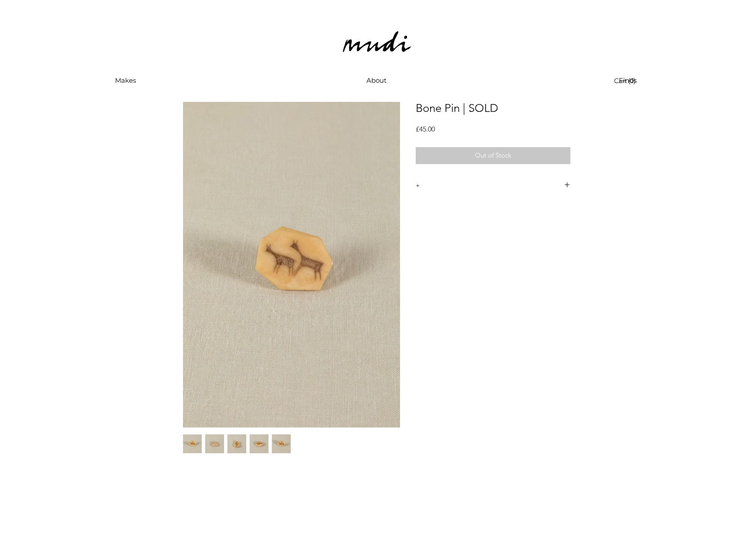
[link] (626, 81)
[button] (125, 80)
